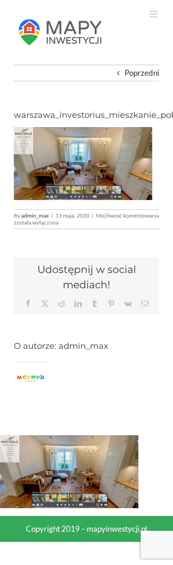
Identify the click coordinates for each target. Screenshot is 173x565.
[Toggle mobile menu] (154, 14)
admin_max (35, 215)
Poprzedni (142, 73)
